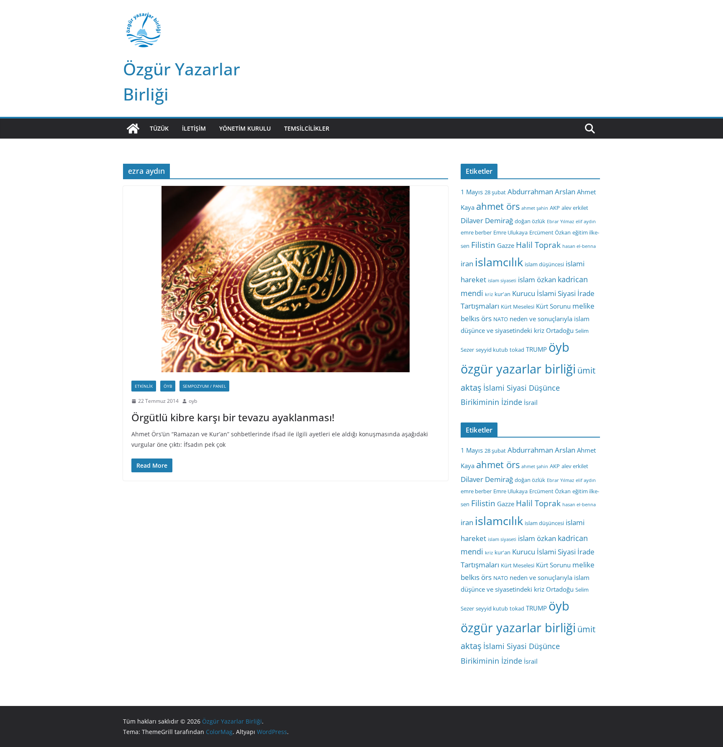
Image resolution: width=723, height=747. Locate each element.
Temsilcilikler (306, 128)
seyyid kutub (492, 349)
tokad (517, 349)
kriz (489, 294)
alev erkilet (574, 207)
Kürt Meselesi (517, 306)
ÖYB (168, 386)
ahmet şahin (534, 208)
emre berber (476, 232)
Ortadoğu (560, 330)
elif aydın (586, 221)
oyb (193, 400)
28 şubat (495, 192)
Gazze (505, 245)
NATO (500, 319)
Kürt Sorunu (553, 306)
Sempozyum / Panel (204, 386)
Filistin (483, 245)
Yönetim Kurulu (245, 128)
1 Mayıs (472, 192)
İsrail (531, 402)
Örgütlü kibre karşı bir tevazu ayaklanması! (232, 417)
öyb (559, 347)
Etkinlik (144, 386)
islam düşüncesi (544, 264)
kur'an (502, 294)
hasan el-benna (579, 246)
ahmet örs (498, 206)
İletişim (194, 128)
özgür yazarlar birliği (518, 369)
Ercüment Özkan (550, 232)
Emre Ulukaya (510, 232)
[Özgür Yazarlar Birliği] (133, 128)
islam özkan (537, 279)
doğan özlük (530, 221)
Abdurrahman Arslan (541, 191)
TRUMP (536, 349)
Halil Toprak (538, 245)
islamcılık (499, 262)
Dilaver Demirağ (487, 220)
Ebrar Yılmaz (560, 221)
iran (467, 263)
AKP (555, 207)
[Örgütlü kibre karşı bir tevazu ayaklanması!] (285, 279)
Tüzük (159, 128)
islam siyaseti (502, 280)
